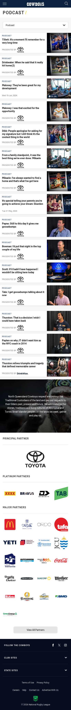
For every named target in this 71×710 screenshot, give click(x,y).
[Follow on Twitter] (59, 645)
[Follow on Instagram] (65, 645)
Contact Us (34, 690)
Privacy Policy (43, 682)
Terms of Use (28, 682)
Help (24, 690)
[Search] (66, 4)
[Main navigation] (5, 4)
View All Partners (35, 629)
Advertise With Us (50, 690)
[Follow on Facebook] (53, 645)
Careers (16, 690)
